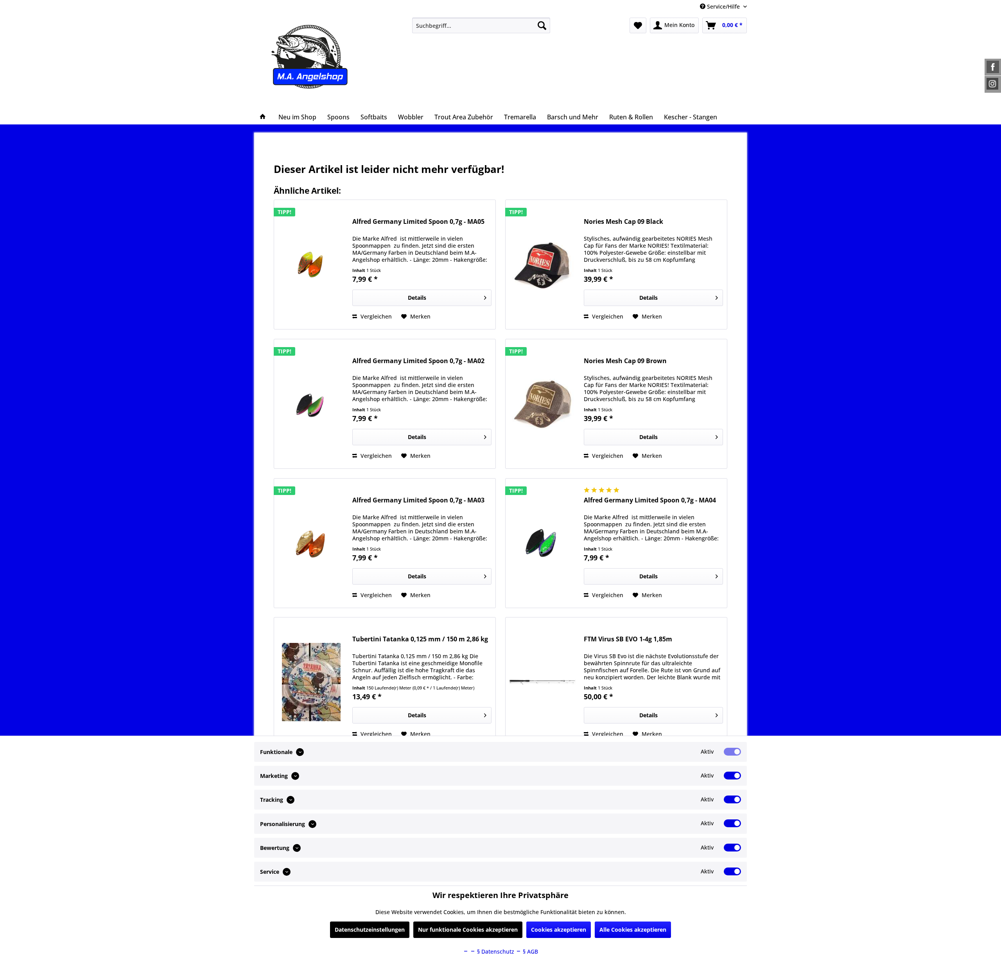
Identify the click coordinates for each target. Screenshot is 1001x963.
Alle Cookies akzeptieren (632, 929)
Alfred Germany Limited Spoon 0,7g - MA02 (418, 361)
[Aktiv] (732, 752)
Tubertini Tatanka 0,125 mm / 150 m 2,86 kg (420, 639)
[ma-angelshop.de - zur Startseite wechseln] (324, 56)
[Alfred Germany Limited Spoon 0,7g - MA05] (311, 264)
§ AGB (529, 951)
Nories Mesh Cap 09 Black (623, 222)
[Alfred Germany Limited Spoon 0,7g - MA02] (311, 404)
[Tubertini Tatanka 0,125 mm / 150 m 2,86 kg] (311, 682)
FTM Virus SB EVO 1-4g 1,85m (628, 639)
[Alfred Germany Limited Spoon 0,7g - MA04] (542, 543)
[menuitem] (481, 25)
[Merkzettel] (638, 25)
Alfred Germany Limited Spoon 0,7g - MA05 (418, 222)
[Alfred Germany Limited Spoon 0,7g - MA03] (311, 543)
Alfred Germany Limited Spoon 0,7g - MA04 (650, 500)
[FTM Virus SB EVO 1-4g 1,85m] (542, 682)
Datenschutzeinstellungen (370, 929)
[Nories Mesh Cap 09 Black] (542, 264)
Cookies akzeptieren (558, 929)
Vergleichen (375, 316)
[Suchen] (542, 25)
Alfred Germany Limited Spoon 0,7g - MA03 (418, 500)
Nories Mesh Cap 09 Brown (625, 361)
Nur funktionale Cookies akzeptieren (468, 929)
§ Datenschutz (494, 951)
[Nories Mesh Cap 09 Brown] (542, 404)
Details (417, 297)
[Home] (262, 117)
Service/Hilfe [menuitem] (723, 6)
